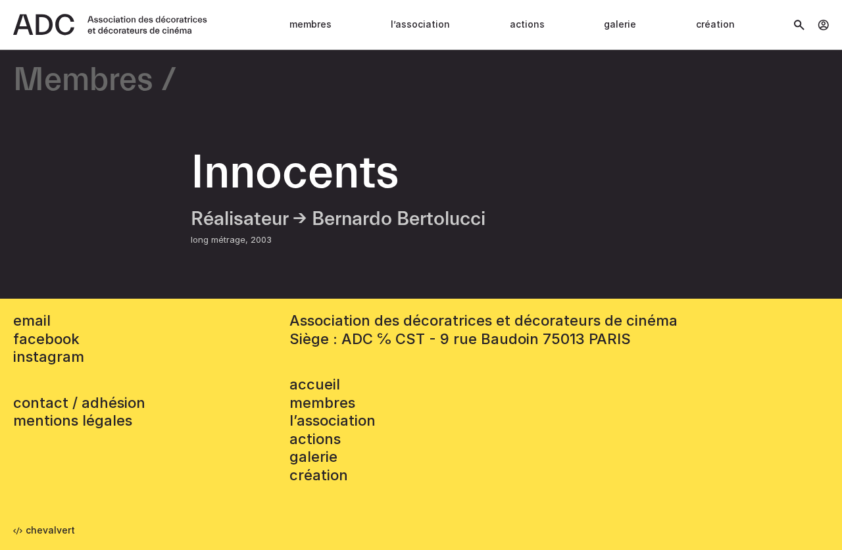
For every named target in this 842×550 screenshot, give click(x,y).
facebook (46, 338)
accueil (314, 384)
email (32, 320)
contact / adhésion (79, 402)
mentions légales (72, 420)
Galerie (620, 24)
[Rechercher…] (799, 25)
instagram (48, 356)
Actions (527, 24)
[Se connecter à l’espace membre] (823, 25)
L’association (420, 24)
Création (715, 24)
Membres (310, 24)
